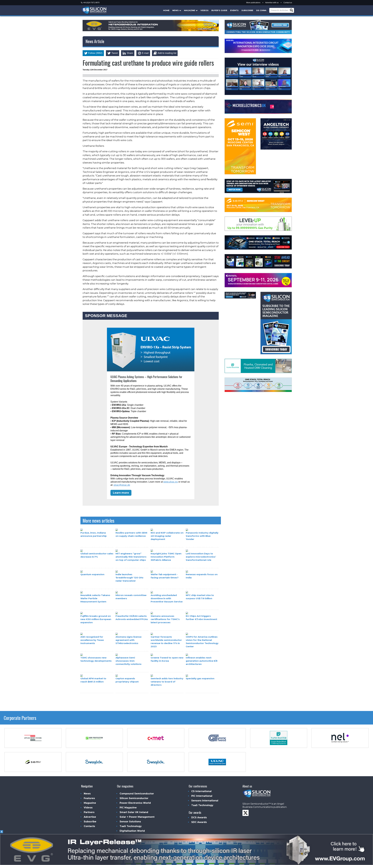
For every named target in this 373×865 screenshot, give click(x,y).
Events (234, 10)
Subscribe (247, 10)
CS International (201, 791)
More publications (253, 3)
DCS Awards (199, 817)
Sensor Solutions (130, 821)
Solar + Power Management (137, 817)
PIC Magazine (128, 807)
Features (89, 798)
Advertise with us (272, 3)
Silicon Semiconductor (134, 798)
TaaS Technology (131, 826)
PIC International (201, 796)
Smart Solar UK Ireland (134, 812)
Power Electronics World (135, 803)
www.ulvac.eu (170, 482)
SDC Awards (199, 822)
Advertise (90, 817)
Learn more (121, 492)
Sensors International (204, 800)
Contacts (89, 826)
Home (166, 10)
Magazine (190, 10)
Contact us (288, 3)
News (175, 10)
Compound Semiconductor (137, 793)
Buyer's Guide (219, 10)
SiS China (261, 10)
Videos (204, 10)
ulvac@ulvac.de (122, 485)
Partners (89, 812)
